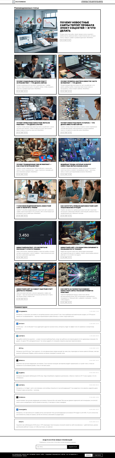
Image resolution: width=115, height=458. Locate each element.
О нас (89, 1)
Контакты (95, 1)
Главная (84, 1)
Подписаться (73, 447)
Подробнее (98, 455)
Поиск (100, 1)
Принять (88, 455)
